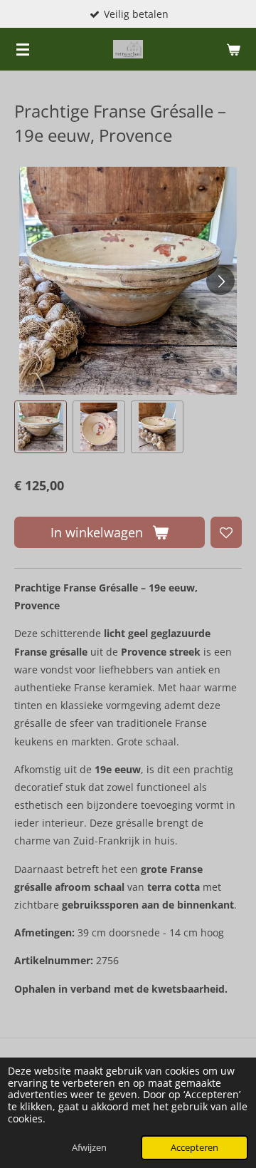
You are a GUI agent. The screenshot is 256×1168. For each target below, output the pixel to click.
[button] (40, 426)
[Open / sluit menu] (22, 49)
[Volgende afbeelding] (220, 281)
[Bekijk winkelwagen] (233, 49)
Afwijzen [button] (89, 1148)
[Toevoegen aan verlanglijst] (226, 532)
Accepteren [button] (194, 1148)
